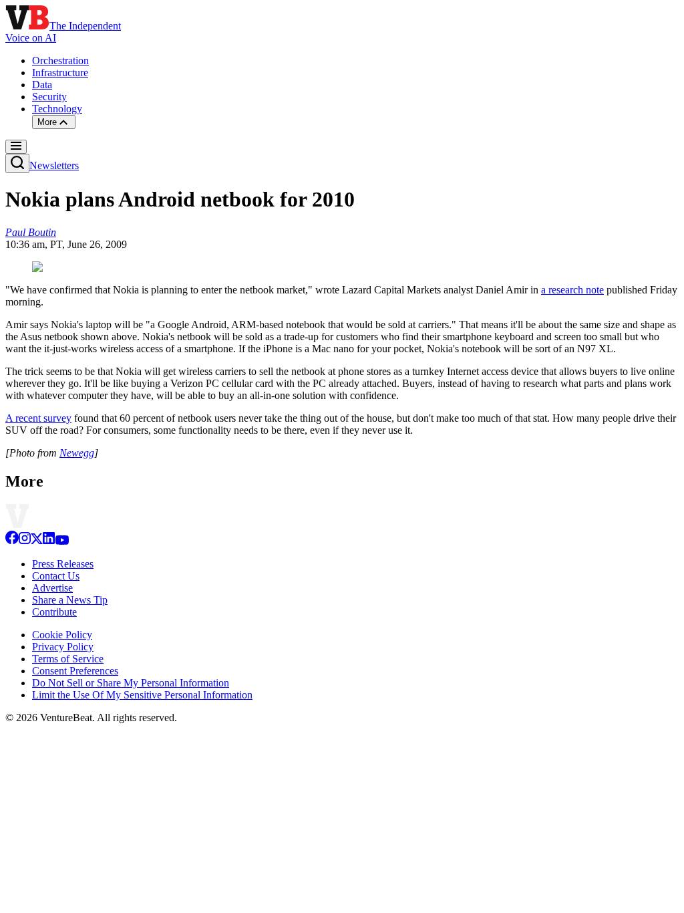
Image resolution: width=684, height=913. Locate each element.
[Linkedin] (49, 541)
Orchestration (60, 60)
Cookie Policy (62, 634)
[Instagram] (25, 541)
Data (42, 84)
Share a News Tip (70, 600)
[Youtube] (62, 541)
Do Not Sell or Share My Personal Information (130, 682)
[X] (37, 541)
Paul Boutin (30, 232)
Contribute (54, 612)
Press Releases (63, 563)
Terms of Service (68, 658)
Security (49, 96)
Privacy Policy (63, 646)
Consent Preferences (75, 670)
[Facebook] (12, 541)
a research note (572, 289)
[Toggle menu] (16, 147)
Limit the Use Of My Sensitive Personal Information (142, 694)
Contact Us (55, 575)
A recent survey (38, 418)
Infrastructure (60, 72)
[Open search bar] (17, 163)
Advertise (52, 588)
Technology (57, 108)
